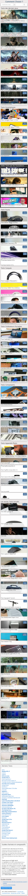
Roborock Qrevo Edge (7, 804)
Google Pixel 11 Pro (7, 819)
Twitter (23, 893)
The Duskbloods (6, 827)
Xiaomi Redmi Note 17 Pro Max (9, 788)
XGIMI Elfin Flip (5, 824)
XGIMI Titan (5, 825)
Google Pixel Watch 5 (7, 830)
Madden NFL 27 (6, 771)
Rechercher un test (15, 893)
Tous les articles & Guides (9, 885)
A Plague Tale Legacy (7, 802)
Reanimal (4, 818)
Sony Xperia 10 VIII (6, 814)
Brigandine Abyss (6, 794)
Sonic (3, 769)
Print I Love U (5, 793)
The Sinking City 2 (6, 810)
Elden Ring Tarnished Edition (9, 811)
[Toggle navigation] (24, 4)
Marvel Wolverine (6, 831)
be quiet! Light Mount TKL (9, 808)
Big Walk (4, 836)
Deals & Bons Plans (6, 888)
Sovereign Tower (6, 833)
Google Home (5, 785)
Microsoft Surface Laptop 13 (9, 780)
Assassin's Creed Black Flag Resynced (11, 797)
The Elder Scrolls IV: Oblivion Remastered (12, 782)
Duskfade (4, 799)
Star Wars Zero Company (8, 783)
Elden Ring (4, 821)
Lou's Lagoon (5, 816)
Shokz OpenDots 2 (6, 779)
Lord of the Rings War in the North (11, 800)
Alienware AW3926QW (7, 805)
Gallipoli (4, 774)
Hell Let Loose (5, 776)
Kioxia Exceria (5, 828)
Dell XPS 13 (4, 786)
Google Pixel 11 (6, 777)
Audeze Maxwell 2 (6, 813)
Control (4, 773)
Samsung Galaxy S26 (7, 807)
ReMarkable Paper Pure (8, 796)
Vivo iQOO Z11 (5, 835)
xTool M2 (4, 790)
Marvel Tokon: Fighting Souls (9, 838)
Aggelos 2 (4, 791)
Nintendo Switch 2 (6, 822)
